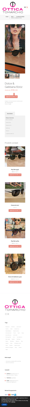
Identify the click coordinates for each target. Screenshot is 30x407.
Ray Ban (11, 345)
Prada (7, 345)
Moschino (17, 341)
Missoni (7, 341)
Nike (22, 341)
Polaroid (7, 343)
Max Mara (18, 339)
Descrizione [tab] (10, 113)
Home (7, 16)
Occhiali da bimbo (20, 16)
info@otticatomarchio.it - (14, 380)
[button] (23, 26)
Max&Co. (13, 339)
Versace (20, 347)
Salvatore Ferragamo (9, 347)
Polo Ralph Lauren (17, 343)
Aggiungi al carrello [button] (14, 174)
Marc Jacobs (8, 339)
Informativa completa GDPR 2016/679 (13, 361)
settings (13, 402)
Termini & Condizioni (10, 362)
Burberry (13, 326)
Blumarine (7, 326)
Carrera (7, 328)
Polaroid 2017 (15, 205)
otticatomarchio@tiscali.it (11, 382)
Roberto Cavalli (17, 345)
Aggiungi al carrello (10, 96)
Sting (16, 347)
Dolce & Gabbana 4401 (15, 277)
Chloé (11, 328)
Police (11, 343)
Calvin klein (19, 326)
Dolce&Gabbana (10, 102)
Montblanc (12, 341)
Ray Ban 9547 (15, 169)
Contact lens (16, 328)
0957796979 (13, 377)
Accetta (4, 404)
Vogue (7, 349)
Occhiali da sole (19, 101)
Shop (12, 16)
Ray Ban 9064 (15, 241)
